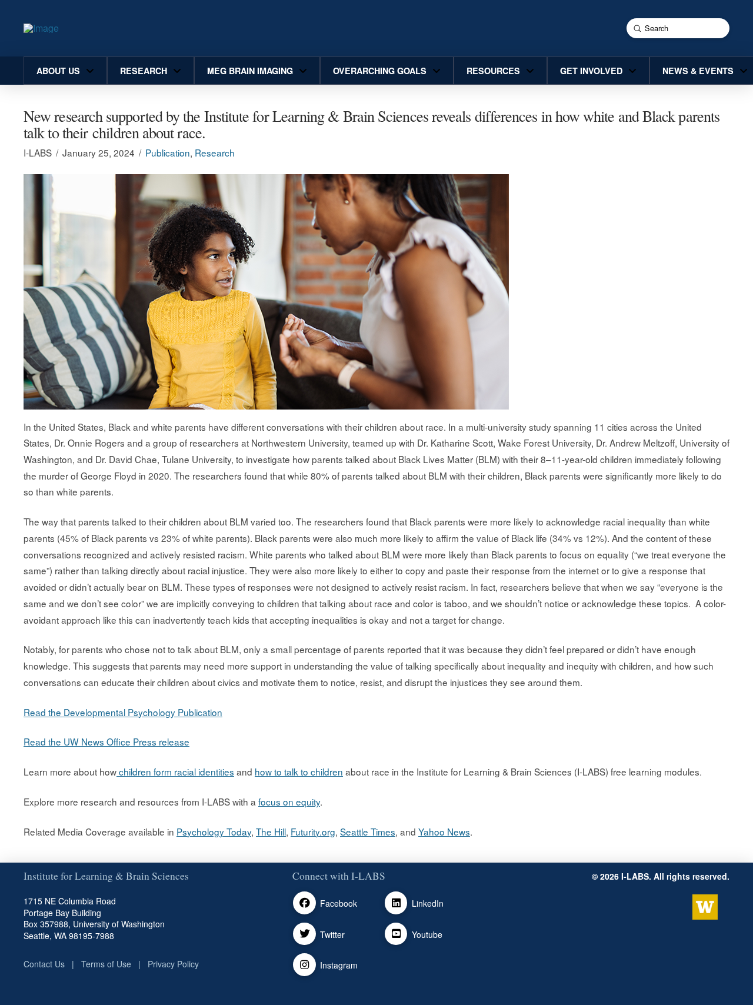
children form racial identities (175, 771)
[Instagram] (304, 964)
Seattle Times (367, 831)
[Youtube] (396, 934)
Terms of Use (106, 964)
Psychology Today (213, 831)
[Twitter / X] (304, 934)
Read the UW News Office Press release (106, 741)
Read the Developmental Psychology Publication (123, 712)
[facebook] (304, 902)
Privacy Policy (173, 964)
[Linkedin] (396, 902)
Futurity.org (313, 831)
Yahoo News (444, 831)
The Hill (271, 831)
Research (215, 152)
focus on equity (289, 801)
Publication (167, 152)
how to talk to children (299, 771)
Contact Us (44, 964)
